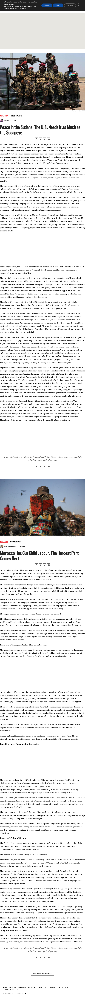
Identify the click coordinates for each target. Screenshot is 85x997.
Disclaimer (52, 987)
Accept (46, 5)
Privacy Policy (9, 989)
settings (23, 8)
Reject (58, 5)
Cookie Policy (64, 987)
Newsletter (42, 987)
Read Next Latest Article (42, 973)
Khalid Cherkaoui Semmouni (14, 546)
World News (4, 116)
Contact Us (22, 987)
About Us (13, 987)
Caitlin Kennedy (10, 120)
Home (5, 987)
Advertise (31, 987)
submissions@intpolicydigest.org (42, 460)
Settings (70, 5)
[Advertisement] (42, 31)
